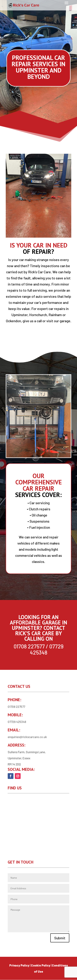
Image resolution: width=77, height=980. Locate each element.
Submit (59, 938)
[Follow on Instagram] (18, 776)
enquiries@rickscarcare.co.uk (27, 737)
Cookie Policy (40, 965)
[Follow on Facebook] (10, 776)
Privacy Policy (19, 965)
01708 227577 (29, 646)
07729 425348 (47, 649)
